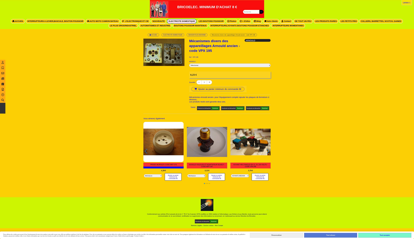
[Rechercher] (261, 12)
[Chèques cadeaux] (2, 84)
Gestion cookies (208, 225)
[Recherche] (2, 100)
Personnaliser (276, 235)
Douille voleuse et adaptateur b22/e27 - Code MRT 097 (207, 165)
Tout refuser (330, 235)
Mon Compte (219, 225)
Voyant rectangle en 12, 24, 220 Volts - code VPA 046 (250, 165)
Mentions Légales (196, 225)
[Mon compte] (2, 62)
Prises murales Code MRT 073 (163, 165)
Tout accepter (385, 235)
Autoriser (215, 108)
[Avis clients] (2, 68)
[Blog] (2, 78)
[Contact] (2, 73)
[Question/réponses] (2, 94)
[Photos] (2, 89)
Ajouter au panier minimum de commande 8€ (173, 176)
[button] (204, 183)
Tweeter (193, 107)
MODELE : (192, 61)
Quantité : (192, 82)
